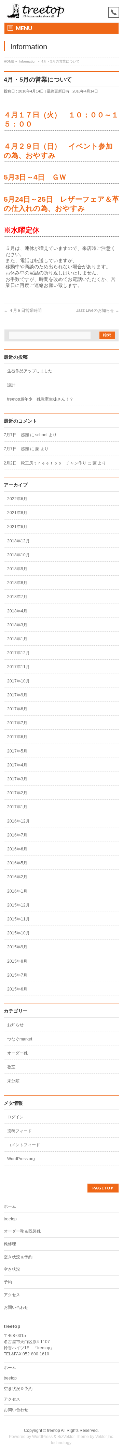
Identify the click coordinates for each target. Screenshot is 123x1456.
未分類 (13, 1081)
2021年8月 (17, 512)
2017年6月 (17, 736)
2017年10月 (18, 681)
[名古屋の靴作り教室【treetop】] (36, 11)
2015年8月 (17, 961)
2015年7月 (17, 975)
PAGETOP (103, 1188)
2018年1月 (17, 639)
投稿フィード (19, 1131)
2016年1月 (17, 891)
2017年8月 (17, 709)
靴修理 (10, 1243)
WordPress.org (21, 1158)
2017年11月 (18, 666)
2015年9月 (17, 947)
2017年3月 (17, 779)
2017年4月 (17, 765)
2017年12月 (18, 652)
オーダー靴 (17, 1053)
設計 (11, 385)
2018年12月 (18, 541)
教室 (11, 1067)
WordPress (42, 1436)
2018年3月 (17, 625)
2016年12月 (18, 821)
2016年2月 (17, 877)
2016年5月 (17, 863)
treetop (10, 1219)
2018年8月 (17, 582)
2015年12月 (18, 905)
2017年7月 (17, 723)
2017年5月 (17, 751)
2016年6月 (17, 849)
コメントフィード (23, 1144)
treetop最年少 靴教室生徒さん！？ (40, 399)
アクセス (12, 1294)
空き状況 (12, 1269)
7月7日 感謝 (16, 435)
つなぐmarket (19, 1039)
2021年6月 (17, 526)
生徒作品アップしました (29, 371)
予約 (8, 1282)
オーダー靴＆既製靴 (22, 1231)
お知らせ (15, 1024)
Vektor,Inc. (104, 1436)
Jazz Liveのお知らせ (97, 310)
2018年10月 (18, 555)
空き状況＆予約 (18, 1257)
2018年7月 (17, 596)
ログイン (15, 1117)
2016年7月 (17, 835)
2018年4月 (17, 611)
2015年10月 (18, 933)
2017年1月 (17, 807)
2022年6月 (17, 498)
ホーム (10, 1206)
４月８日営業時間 (23, 310)
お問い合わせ (16, 1307)
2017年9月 (17, 695)
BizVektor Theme (73, 1436)
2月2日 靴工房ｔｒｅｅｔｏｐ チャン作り (45, 463)
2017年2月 (17, 793)
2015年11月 (18, 919)
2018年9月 (17, 568)
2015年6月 (17, 989)
